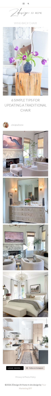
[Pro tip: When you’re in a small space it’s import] (25, 294)
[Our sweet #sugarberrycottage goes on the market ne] (25, 247)
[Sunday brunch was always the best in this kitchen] (25, 341)
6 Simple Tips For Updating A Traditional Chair (26, 105)
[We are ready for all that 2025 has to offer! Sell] (25, 154)
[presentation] (25, 61)
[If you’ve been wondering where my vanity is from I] (25, 200)
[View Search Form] (28, 3)
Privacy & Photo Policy (25, 377)
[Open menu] (23, 3)
